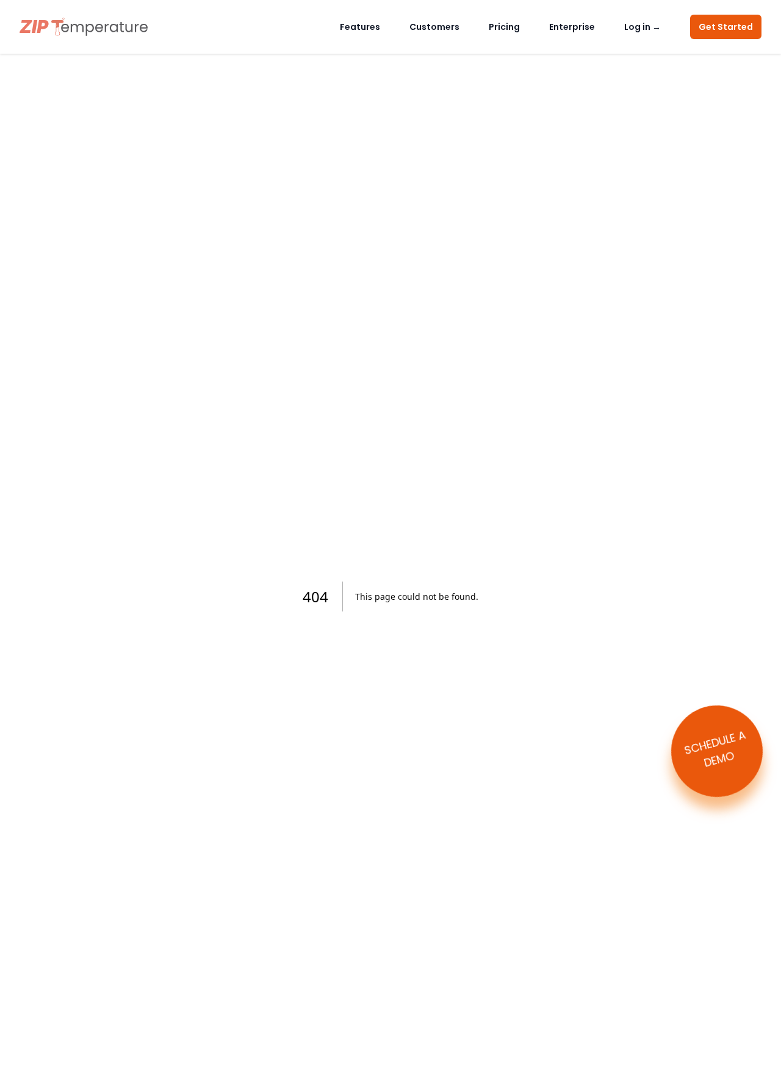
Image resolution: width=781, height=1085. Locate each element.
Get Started (726, 27)
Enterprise (572, 27)
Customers (434, 27)
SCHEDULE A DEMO (714, 748)
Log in (642, 27)
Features (360, 27)
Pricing (504, 27)
